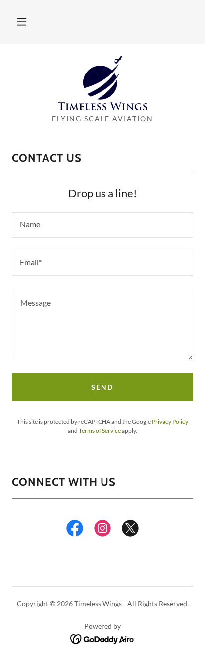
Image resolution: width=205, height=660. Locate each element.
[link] (102, 83)
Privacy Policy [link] (170, 421)
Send (102, 387)
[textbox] (102, 225)
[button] (22, 22)
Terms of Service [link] (100, 430)
